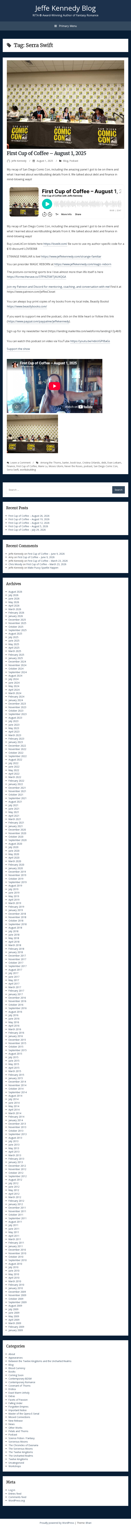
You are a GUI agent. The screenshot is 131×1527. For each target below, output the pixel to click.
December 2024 (17, 661)
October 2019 (16, 878)
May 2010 (14, 1274)
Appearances (16, 1357)
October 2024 (16, 668)
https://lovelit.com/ (55, 244)
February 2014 (16, 1116)
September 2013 (18, 1134)
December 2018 (17, 913)
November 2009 (17, 1295)
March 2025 (15, 651)
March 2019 (15, 903)
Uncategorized (16, 1462)
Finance (11, 466)
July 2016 (13, 1015)
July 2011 (13, 1225)
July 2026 (13, 595)
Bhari (88, 1522)
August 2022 (15, 759)
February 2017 (16, 990)
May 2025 (14, 644)
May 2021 (14, 812)
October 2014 (16, 1088)
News (12, 1424)
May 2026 (14, 602)
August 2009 (15, 1305)
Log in (12, 1490)
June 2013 (14, 1144)
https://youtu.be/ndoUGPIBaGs (90, 341)
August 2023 (15, 717)
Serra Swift (13, 469)
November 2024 (17, 665)
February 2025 (16, 654)
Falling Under (16, 1403)
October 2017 (16, 962)
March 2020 (15, 861)
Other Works (15, 1427)
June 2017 (14, 976)
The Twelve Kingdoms (21, 1452)
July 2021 (13, 805)
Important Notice (18, 1410)
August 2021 (15, 801)
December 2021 (17, 787)
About (12, 1354)
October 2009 (16, 1298)
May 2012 (14, 1190)
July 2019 (13, 889)
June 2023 (14, 724)
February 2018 (16, 948)
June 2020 (14, 850)
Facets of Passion (18, 1399)
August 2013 (15, 1137)
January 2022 (16, 784)
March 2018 (15, 945)
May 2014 (14, 1106)
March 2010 (15, 1281)
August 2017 (15, 969)
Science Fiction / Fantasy (22, 1438)
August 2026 (15, 591)
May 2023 (14, 728)
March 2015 (15, 1071)
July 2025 (13, 637)
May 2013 (14, 1148)
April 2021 (14, 815)
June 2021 (14, 808)
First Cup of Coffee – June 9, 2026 (46, 553)
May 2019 (14, 896)
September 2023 (18, 714)
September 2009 (18, 1302)
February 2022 (16, 780)
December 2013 (17, 1123)
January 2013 (16, 1162)
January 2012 (16, 1204)
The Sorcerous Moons (21, 1448)
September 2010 (18, 1260)
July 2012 (13, 1183)
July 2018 (13, 931)
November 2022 (17, 749)
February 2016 (16, 1032)
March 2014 (15, 1113)
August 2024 (15, 675)
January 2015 (16, 1078)
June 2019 (14, 892)
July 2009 (13, 1309)
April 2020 (14, 857)
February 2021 (16, 822)
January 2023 (16, 742)
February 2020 (16, 864)
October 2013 (16, 1130)
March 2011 (15, 1239)
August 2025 (15, 633)
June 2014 (14, 1102)
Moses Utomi (56, 466)
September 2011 (18, 1218)
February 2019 (16, 906)
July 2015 (13, 1057)
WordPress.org (17, 1500)
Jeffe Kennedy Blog (65, 8)
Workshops (15, 1466)
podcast (88, 466)
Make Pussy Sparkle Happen (43, 567)
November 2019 (17, 875)
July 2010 (13, 1267)
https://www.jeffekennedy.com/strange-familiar (71, 256)
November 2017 (17, 959)
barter (65, 462)
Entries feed (15, 1493)
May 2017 (14, 980)
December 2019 (17, 871)
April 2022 (14, 773)
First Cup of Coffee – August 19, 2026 (29, 519)
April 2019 (14, 899)
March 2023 (15, 735)
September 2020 (18, 840)
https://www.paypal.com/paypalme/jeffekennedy (38, 321)
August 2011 (15, 1221)
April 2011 (14, 1235)
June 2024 (14, 682)
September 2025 (18, 630)
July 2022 (13, 763)
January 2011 (16, 1246)
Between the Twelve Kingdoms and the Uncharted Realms (40, 1361)
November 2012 (17, 1169)
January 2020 (16, 868)
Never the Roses (73, 466)
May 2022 (14, 770)
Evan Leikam (114, 462)
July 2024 (13, 679)
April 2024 (14, 689)
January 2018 (16, 952)
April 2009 (14, 1319)
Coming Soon (16, 1375)
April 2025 (14, 647)
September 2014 (18, 1092)
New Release (16, 1420)
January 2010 (16, 1288)
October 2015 (16, 1046)
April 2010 (14, 1277)
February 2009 (16, 1326)
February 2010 (16, 1284)
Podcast (74, 160)
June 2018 (14, 934)
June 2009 (14, 1312)
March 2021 (15, 819)
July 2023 (13, 721)
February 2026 (16, 612)
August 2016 (15, 1011)
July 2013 (13, 1141)
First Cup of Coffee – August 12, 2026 (29, 522)
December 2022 (17, 745)
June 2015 (14, 1060)
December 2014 (17, 1081)
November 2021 (17, 791)
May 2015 (14, 1064)
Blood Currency (17, 1368)
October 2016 (16, 1004)
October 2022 (16, 752)
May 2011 (14, 1232)
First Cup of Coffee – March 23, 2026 (48, 560)
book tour (75, 462)
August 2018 (15, 927)
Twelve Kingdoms (18, 1459)
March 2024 (15, 693)
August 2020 (15, 843)
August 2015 (15, 1053)
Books (12, 1371)
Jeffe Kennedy (18, 160)
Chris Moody (15, 564)
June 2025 (14, 640)
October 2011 (16, 1214)
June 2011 (14, 1228)
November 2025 (17, 623)
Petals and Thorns (18, 1431)
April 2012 (14, 1193)
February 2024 (16, 696)
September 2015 (18, 1050)
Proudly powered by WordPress (57, 1522)
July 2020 (13, 847)
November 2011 (17, 1211)
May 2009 (14, 1316)
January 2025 (16, 658)
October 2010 (16, 1256)
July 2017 (13, 973)
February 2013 (16, 1158)
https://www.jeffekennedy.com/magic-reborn (82, 264)
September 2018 (18, 924)
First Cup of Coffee (26, 466)
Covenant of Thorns (20, 1385)
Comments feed (17, 1497)
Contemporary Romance (22, 1382)
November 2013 (17, 1127)
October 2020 (16, 836)
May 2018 (14, 938)
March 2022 (15, 777)
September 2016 (18, 1008)
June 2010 (14, 1270)
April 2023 (14, 731)
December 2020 (17, 829)
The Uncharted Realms (21, 1455)
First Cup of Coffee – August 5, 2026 (28, 526)
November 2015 (17, 1043)
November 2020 (17, 833)
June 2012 (14, 1186)
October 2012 (16, 1172)
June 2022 (14, 766)
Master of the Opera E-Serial (24, 1413)
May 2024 (14, 686)
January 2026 (16, 616)
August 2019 (15, 885)
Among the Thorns (50, 462)
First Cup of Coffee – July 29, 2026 (27, 529)
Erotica (12, 1389)
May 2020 (14, 854)
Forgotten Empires (18, 1406)
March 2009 (15, 1323)
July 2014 (13, 1099)
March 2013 (15, 1155)
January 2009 (16, 1330)
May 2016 (14, 1022)
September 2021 (18, 798)
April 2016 (14, 1025)
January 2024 (16, 700)
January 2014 (16, 1120)
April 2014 (14, 1109)
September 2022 (18, 756)
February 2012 (16, 1200)
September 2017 (18, 966)
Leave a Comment (20, 462)
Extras (12, 1396)
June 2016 (14, 1018)
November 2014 (17, 1085)
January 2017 (16, 994)
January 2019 (16, 910)
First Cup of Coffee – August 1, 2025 (46, 153)
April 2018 (14, 941)
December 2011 (17, 1207)
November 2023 (17, 707)
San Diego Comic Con (106, 466)
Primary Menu (67, 26)
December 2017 (17, 955)
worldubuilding (28, 469)
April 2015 (14, 1067)
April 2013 (14, 1151)
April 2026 (14, 605)
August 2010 (15, 1263)
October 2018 (16, 920)
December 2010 (17, 1249)
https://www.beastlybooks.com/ (27, 306)
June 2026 (14, 598)
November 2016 (17, 1001)
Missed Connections (19, 1417)
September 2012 (18, 1176)
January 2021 (16, 826)
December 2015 (17, 1039)
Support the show (18, 349)
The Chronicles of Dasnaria (23, 1445)
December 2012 (17, 1165)
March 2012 (15, 1197)
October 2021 (16, 794)
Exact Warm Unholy (19, 1392)
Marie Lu (42, 466)
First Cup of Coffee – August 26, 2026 (29, 515)
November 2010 (17, 1253)
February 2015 (16, 1074)
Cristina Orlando (91, 462)
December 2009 (17, 1291)
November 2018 (17, 917)
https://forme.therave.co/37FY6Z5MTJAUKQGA (36, 277)
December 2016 (17, 997)
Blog (65, 160)
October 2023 (16, 710)
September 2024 (18, 672)
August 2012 (15, 1179)
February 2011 (16, 1242)
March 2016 (15, 1029)
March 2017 (15, 987)
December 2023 (17, 703)
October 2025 (16, 626)
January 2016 (16, 1036)
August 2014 (15, 1095)
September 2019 (18, 882)
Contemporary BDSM (20, 1378)
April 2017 (14, 983)
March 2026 (15, 609)
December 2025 (17, 619)
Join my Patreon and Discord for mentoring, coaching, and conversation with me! (58, 287)
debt (103, 462)
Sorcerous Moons (18, 1441)
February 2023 (16, 738)
